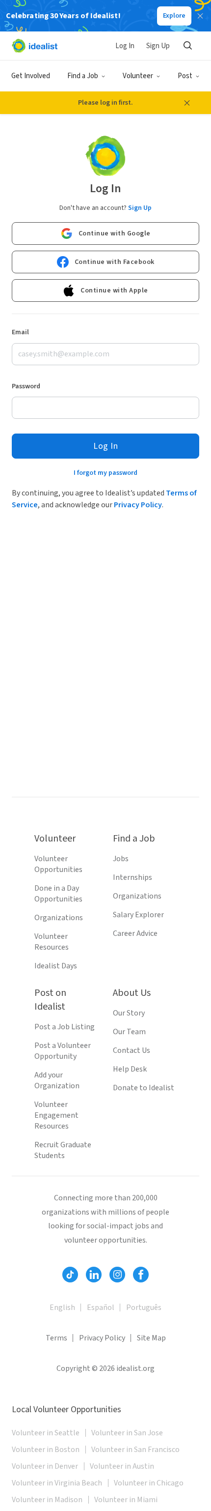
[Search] (187, 45)
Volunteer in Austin (122, 1466)
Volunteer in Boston (45, 1449)
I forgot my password (105, 473)
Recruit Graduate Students (62, 1150)
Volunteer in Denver (45, 1466)
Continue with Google (115, 233)
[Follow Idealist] (70, 1274)
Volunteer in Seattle (45, 1432)
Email (20, 332)
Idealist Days (55, 965)
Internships (132, 877)
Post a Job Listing (64, 1026)
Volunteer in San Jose (127, 1432)
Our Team (129, 1031)
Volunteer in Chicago (149, 1483)
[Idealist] (34, 46)
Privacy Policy (138, 504)
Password (26, 386)
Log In (124, 46)
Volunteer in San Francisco (135, 1449)
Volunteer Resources (51, 942)
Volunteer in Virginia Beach (57, 1483)
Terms (56, 1338)
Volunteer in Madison (47, 1499)
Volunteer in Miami (126, 1499)
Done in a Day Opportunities (58, 893)
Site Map (151, 1338)
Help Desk (130, 1069)
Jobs (121, 858)
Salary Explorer (138, 914)
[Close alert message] (187, 103)
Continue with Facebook (115, 262)
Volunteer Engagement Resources (56, 1115)
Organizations (58, 917)
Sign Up (158, 46)
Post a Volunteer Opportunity (62, 1051)
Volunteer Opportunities (58, 864)
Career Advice (135, 933)
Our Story (129, 1013)
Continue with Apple (114, 290)
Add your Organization (56, 1080)
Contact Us (131, 1050)
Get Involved (30, 76)
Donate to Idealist (143, 1087)
